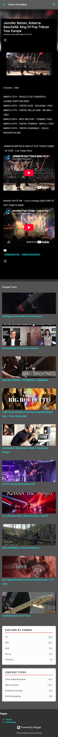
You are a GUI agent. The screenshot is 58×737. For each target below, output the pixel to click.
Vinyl (28, 648)
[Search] (54, 4)
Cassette (28, 659)
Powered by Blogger (30, 727)
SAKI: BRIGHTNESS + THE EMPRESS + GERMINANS (25, 380)
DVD (28, 643)
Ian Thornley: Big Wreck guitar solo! (18, 484)
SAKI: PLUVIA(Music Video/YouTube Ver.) (21, 548)
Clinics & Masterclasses (28, 679)
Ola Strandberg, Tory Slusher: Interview (20, 348)
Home (9, 719)
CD (28, 637)
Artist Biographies (28, 696)
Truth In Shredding (17, 4)
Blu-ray (28, 654)
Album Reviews (28, 685)
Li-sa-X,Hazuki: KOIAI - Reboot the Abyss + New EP (25, 516)
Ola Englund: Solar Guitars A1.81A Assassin (22, 316)
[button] (5, 40)
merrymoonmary (36, 733)
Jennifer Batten (12, 255)
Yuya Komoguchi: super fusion (16, 616)
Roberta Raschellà (31, 255)
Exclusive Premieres (28, 690)
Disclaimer (11, 722)
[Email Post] (5, 251)
